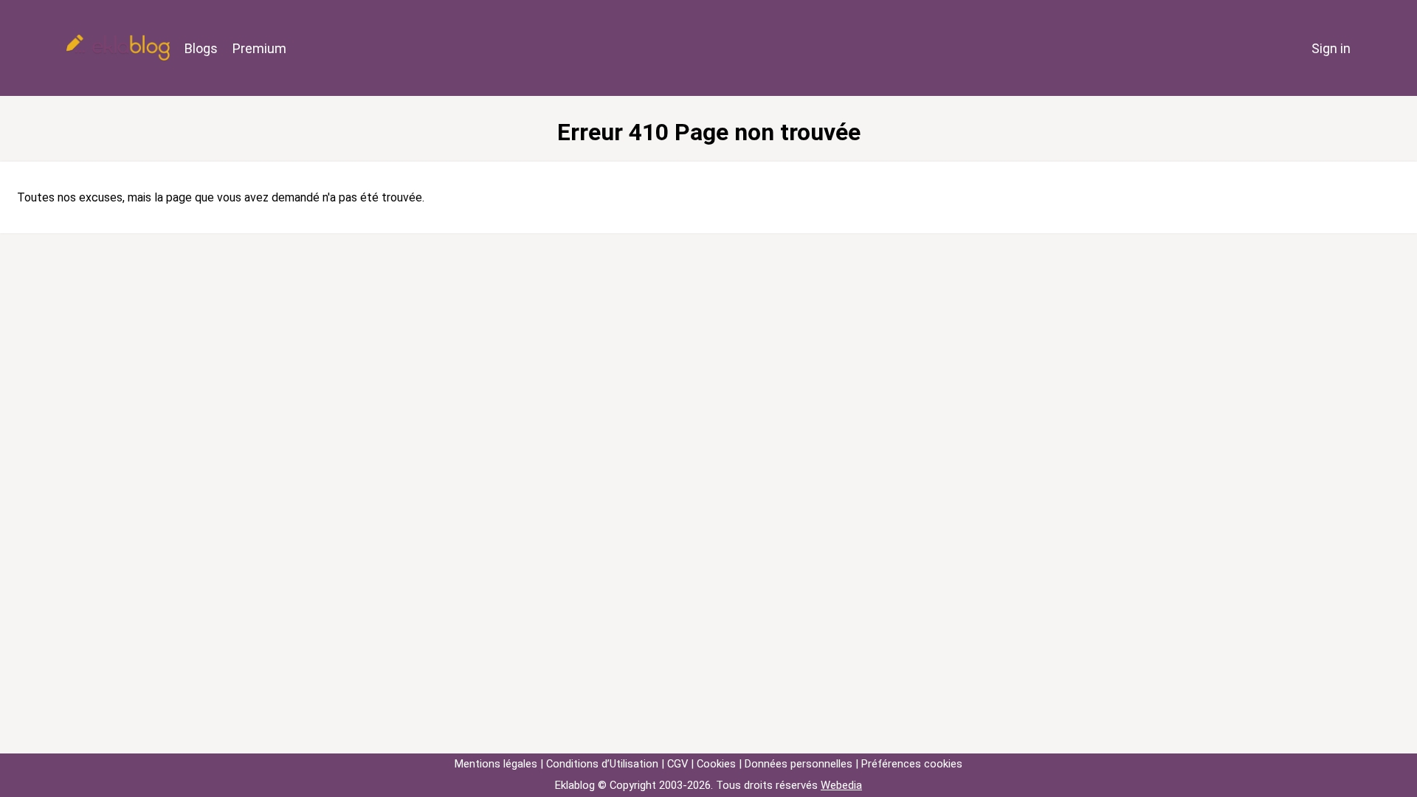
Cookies (716, 763)
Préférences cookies (911, 763)
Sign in (1331, 48)
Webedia (841, 785)
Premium (259, 48)
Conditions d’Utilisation (602, 763)
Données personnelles (798, 763)
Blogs (201, 48)
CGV (677, 763)
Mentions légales (496, 763)
